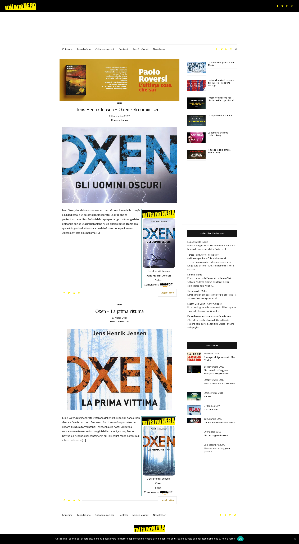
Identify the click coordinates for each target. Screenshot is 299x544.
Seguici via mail (140, 49)
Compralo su (152, 284)
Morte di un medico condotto (220, 383)
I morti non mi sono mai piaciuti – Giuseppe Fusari (221, 99)
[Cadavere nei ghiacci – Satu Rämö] (196, 67)
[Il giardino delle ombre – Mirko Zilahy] (196, 154)
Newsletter (159, 49)
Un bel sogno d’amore (216, 435)
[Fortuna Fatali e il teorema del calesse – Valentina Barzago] (196, 85)
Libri (119, 102)
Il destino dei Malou (197, 291)
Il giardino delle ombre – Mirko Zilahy (220, 151)
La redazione (84, 49)
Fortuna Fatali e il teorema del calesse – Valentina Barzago (221, 83)
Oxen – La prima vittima (119, 311)
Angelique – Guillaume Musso (220, 422)
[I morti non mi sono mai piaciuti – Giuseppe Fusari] (196, 103)
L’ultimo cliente (194, 274)
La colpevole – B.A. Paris (220, 115)
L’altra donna (211, 409)
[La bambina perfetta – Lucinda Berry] (196, 138)
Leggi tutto (167, 292)
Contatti (123, 49)
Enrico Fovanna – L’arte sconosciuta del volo (209, 316)
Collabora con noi (104, 49)
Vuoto (207, 396)
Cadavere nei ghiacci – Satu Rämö (221, 64)
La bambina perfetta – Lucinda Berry (219, 134)
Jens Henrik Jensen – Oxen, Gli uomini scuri (119, 109)
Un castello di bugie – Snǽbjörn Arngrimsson (216, 372)
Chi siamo (67, 49)
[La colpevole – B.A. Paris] (196, 120)
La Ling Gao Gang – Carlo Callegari (204, 303)
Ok (240, 538)
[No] (294, 539)
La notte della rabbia (197, 241)
